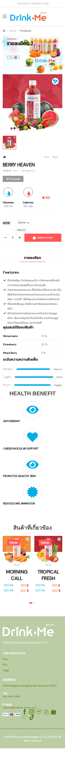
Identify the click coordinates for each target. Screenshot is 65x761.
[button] (30, 603)
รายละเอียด (32, 257)
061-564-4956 (11, 696)
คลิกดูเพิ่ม (10, 57)
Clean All (21, 230)
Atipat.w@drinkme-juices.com (19, 707)
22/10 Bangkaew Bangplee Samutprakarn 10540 (30, 685)
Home (12, 30)
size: (7, 222)
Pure (5, 659)
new (13, 542)
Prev (45, 157)
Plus (17, 565)
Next (55, 157)
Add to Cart (45, 237)
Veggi (6, 670)
